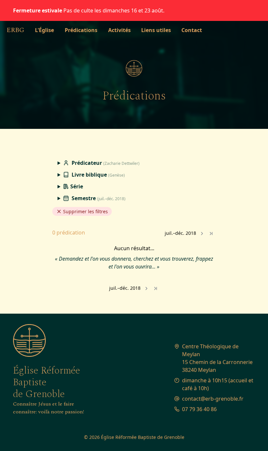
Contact (191, 30)
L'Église (44, 30)
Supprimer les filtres (85, 211)
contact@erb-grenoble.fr (212, 398)
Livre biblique (97, 174)
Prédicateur (105, 162)
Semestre (98, 198)
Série (76, 186)
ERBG (15, 30)
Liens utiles (156, 30)
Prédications (81, 30)
